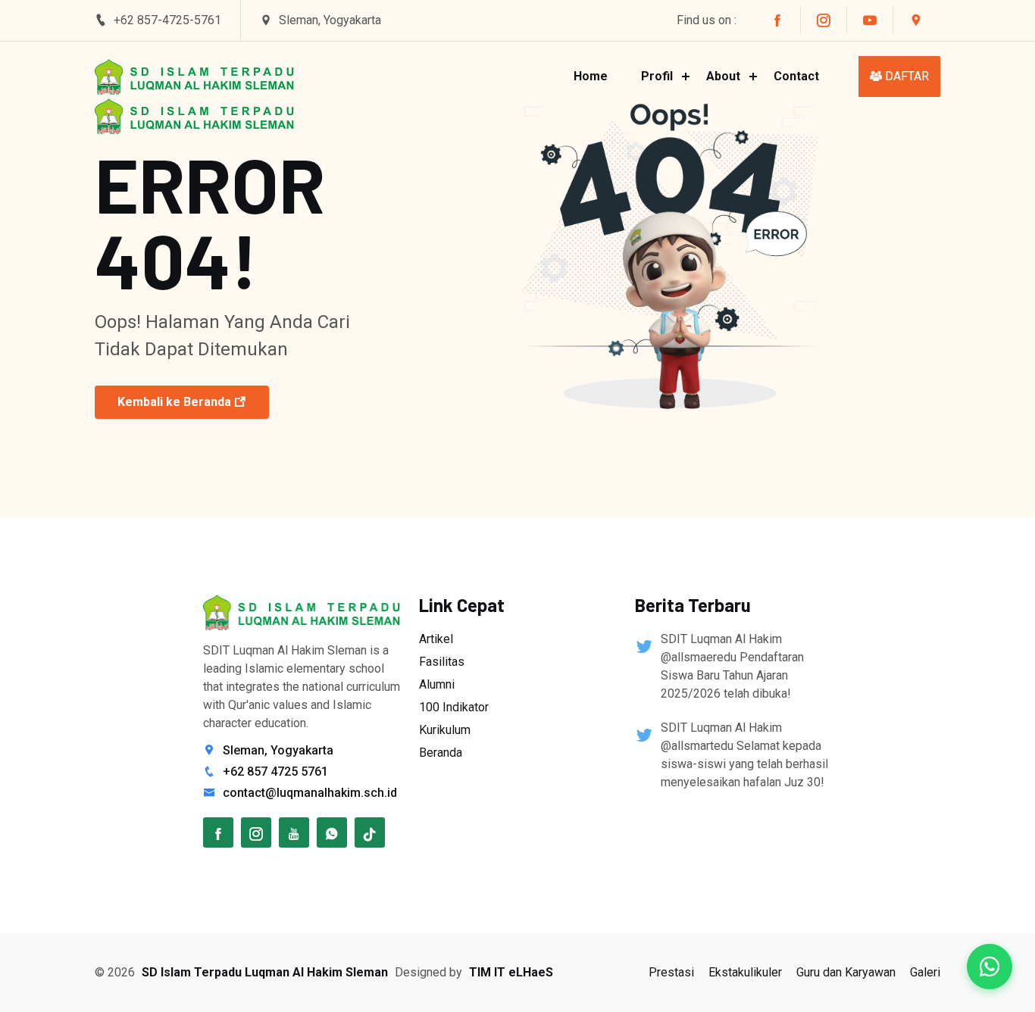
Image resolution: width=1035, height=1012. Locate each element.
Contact (796, 76)
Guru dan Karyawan (846, 972)
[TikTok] (370, 832)
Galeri (925, 972)
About (723, 76)
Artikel (436, 639)
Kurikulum (445, 730)
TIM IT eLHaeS (511, 972)
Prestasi (671, 972)
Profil (657, 76)
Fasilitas (441, 661)
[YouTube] (294, 832)
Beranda (440, 752)
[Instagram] (256, 832)
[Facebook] (218, 832)
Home (591, 76)
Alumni (437, 684)
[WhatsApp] (332, 832)
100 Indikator (454, 707)
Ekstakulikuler (745, 972)
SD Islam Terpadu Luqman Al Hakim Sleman (265, 972)
